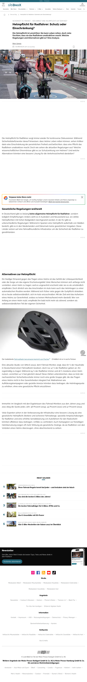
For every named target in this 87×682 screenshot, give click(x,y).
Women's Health (70, 674)
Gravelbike (48, 9)
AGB (30, 617)
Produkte (46, 1)
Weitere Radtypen (57, 9)
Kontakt (13, 617)
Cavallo (50, 667)
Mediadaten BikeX (14, 583)
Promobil (46, 674)
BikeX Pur (72, 600)
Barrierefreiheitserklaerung (39, 623)
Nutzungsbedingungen (42, 617)
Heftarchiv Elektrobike (45, 634)
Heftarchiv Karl (78, 634)
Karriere (54, 623)
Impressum (22, 617)
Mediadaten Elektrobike (69, 583)
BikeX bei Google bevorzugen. (58, 202)
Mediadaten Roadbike (51, 583)
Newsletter (6, 9)
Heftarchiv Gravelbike (63, 634)
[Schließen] (82, 197)
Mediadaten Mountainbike (32, 583)
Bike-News (13, 9)
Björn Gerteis (17, 43)
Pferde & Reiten (49, 600)
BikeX (33, 667)
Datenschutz (56, 617)
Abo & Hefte (43, 640)
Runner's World (57, 674)
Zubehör (73, 9)
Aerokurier (8, 667)
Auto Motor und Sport (21, 667)
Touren (79, 9)
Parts (67, 9)
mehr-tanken (76, 667)
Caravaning (41, 667)
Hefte (40, 1)
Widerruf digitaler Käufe (52, 606)
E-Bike (39, 9)
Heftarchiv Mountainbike (11, 634)
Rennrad (31, 9)
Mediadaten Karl (52, 589)
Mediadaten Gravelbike (37, 589)
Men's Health (15, 674)
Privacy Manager (69, 617)
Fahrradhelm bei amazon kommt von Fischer (31, 359)
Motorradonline (27, 674)
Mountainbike (22, 9)
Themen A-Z (62, 600)
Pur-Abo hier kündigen (34, 606)
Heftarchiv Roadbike (29, 634)
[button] (43, 74)
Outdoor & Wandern (27, 600)
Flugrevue (58, 667)
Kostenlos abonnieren (12, 561)
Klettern (39, 600)
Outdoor (38, 674)
